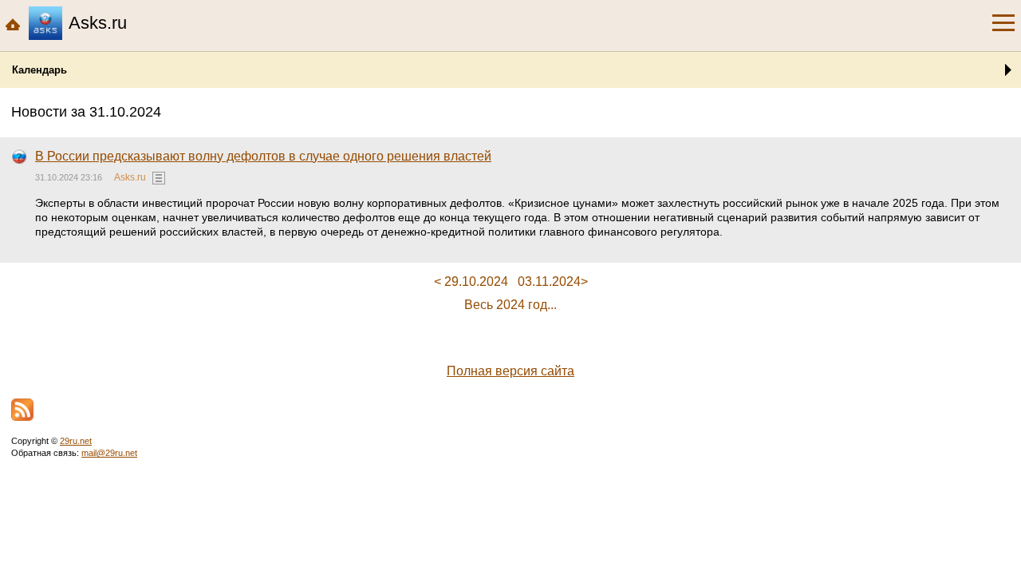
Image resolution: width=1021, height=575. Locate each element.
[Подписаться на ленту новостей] (22, 410)
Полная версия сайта (510, 371)
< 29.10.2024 (471, 281)
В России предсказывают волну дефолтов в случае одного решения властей (263, 156)
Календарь (39, 70)
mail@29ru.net (109, 453)
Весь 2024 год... (510, 304)
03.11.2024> (553, 281)
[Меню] (1003, 23)
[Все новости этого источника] (158, 178)
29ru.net (76, 441)
